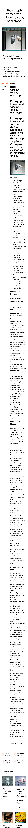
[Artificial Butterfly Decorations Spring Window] (7, 817)
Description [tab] (5, 83)
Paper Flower (14, 67)
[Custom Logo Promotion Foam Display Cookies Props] (20, 817)
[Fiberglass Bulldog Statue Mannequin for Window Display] (20, 781)
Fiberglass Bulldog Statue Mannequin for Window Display (21, 796)
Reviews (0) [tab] (4, 88)
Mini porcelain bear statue (7, 792)
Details (8, 800)
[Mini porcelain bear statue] (7, 781)
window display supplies (18, 76)
